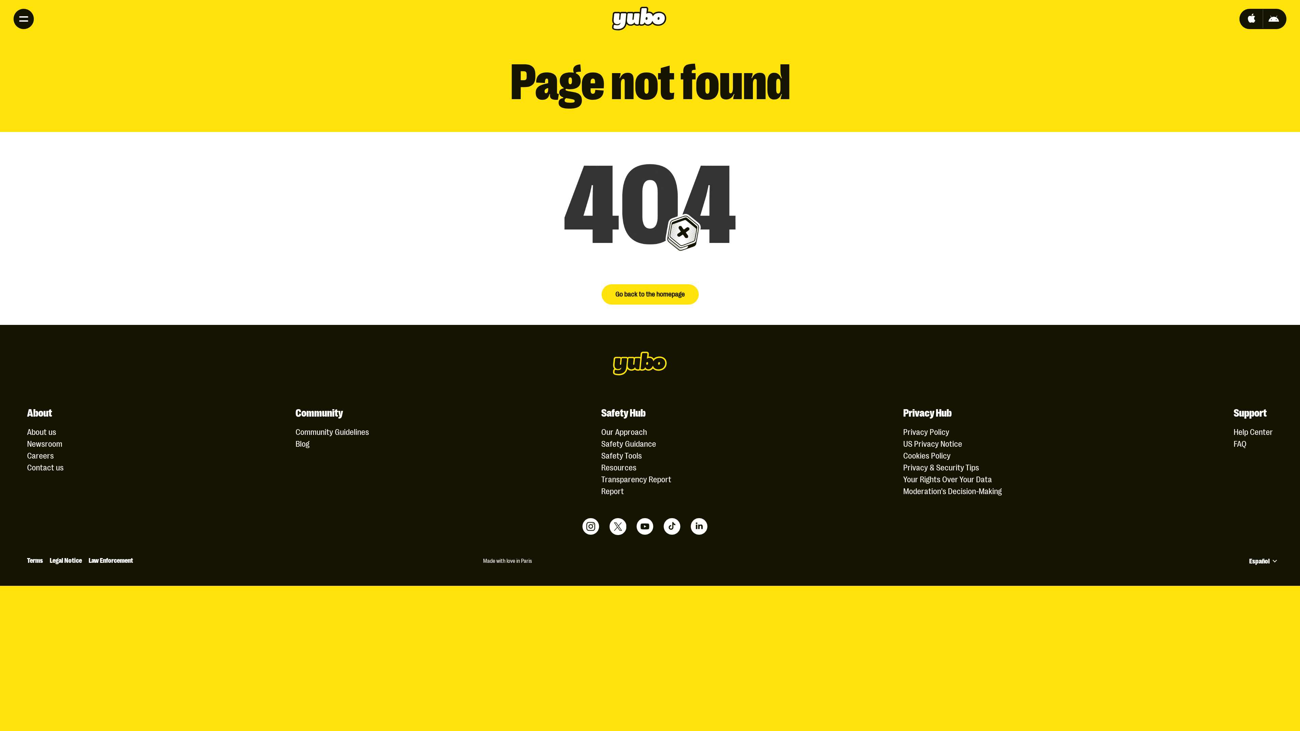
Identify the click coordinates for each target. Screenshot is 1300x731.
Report (612, 490)
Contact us (45, 466)
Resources (618, 466)
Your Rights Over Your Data (947, 478)
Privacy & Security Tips (941, 466)
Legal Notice (66, 560)
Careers (40, 455)
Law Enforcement (111, 560)
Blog (302, 443)
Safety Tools (621, 455)
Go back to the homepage (650, 293)
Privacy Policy (926, 431)
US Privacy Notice (932, 443)
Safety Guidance (628, 443)
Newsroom (44, 443)
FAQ (1240, 443)
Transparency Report (636, 478)
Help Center (1253, 431)
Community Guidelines (332, 431)
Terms (35, 560)
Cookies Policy (927, 455)
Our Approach (624, 431)
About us (41, 431)
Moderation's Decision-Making (952, 490)
